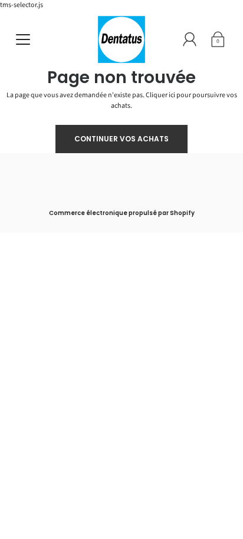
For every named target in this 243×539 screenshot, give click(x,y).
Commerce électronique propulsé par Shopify (122, 213)
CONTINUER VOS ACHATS (121, 139)
